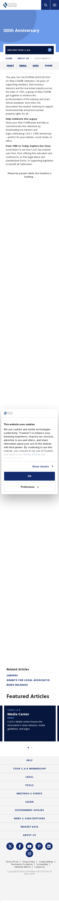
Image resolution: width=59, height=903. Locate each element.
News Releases (17, 674)
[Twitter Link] (10, 835)
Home (9, 58)
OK (29, 476)
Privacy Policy (28, 850)
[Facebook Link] (19, 835)
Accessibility (42, 853)
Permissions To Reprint (22, 853)
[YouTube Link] (29, 835)
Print (10, 65)
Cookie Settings (46, 850)
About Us (23, 58)
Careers (12, 664)
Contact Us (40, 856)
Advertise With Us (22, 856)
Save (36, 65)
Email (23, 65)
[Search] (46, 5)
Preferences (28, 486)
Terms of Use (12, 850)
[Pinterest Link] (39, 835)
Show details (40, 466)
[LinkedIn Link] (48, 835)
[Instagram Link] (29, 842)
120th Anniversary (45, 58)
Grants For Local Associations (30, 669)
